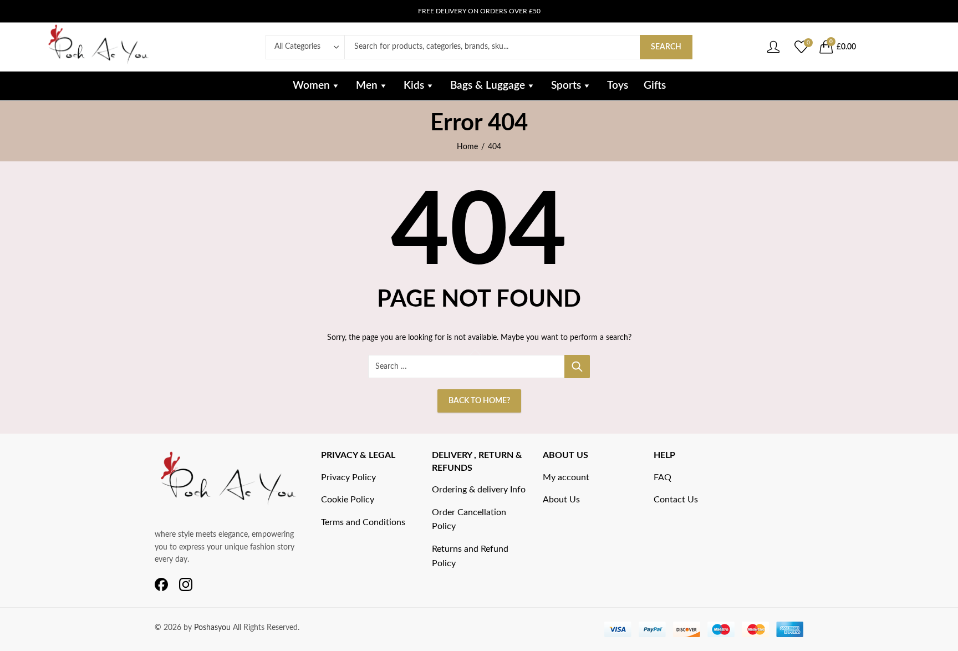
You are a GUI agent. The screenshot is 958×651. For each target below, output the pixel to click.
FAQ (662, 477)
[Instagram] (185, 585)
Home (467, 147)
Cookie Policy (347, 499)
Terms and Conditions (363, 522)
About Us (561, 499)
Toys (617, 85)
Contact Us (676, 499)
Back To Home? (479, 401)
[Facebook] (161, 585)
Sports (566, 85)
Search (666, 47)
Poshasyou (213, 628)
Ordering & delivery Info (479, 489)
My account (566, 477)
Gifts (655, 85)
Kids (414, 85)
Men (367, 85)
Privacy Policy (348, 477)
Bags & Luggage (487, 85)
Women (311, 85)
